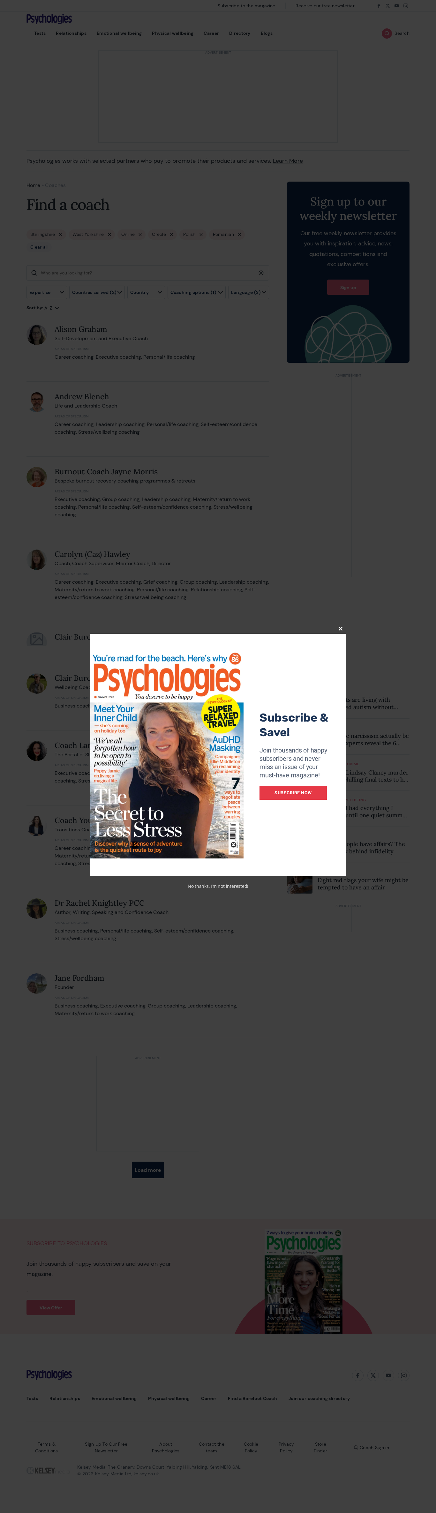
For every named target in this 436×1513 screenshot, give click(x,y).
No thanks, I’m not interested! (218, 886)
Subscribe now (293, 792)
